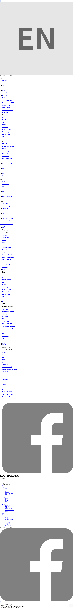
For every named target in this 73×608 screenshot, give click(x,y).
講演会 (6, 511)
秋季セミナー (7, 507)
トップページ (2, 76)
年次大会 (7, 506)
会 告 (6, 518)
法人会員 (7, 492)
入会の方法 (7, 523)
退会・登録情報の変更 (9, 525)
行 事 (3, 301)
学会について (5, 227)
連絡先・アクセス (8, 494)
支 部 (6, 499)
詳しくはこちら (5, 485)
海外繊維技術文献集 (9, 519)
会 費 (6, 524)
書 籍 (6, 517)
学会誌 (6, 516)
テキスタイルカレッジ (9, 510)
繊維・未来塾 (7, 501)
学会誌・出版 (5, 344)
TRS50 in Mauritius (3, 223)
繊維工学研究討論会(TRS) (10, 508)
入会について (5, 371)
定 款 (6, 491)
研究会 (6, 498)
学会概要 (7, 488)
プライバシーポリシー (9, 495)
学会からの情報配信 (9, 493)
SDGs (6, 503)
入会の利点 (7, 522)
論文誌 (1, 178)
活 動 (3, 269)
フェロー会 (7, 500)
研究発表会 (7, 505)
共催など (7, 512)
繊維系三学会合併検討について (6, 224)
